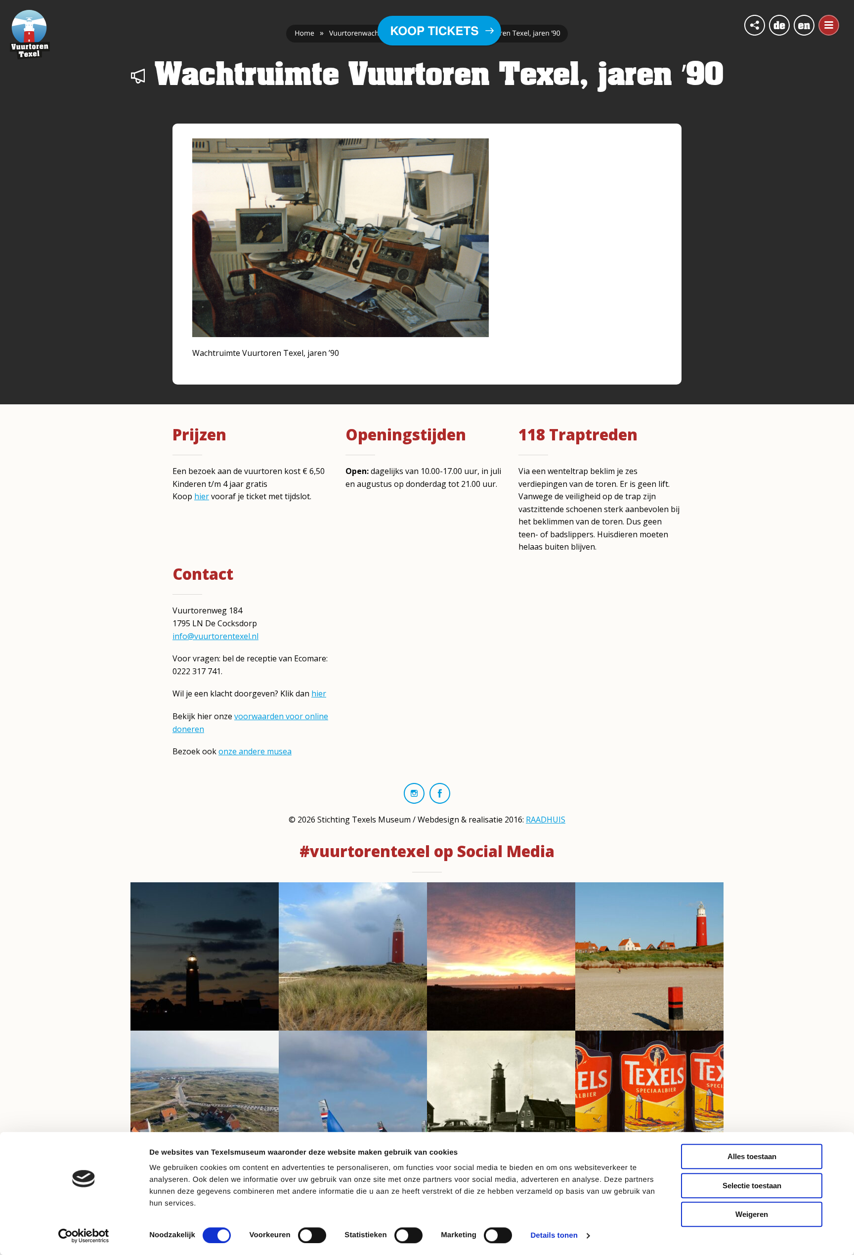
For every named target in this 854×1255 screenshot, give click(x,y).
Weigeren (751, 1214)
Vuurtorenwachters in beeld (374, 33)
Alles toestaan (751, 1156)
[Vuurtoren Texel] (30, 33)
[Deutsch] (779, 25)
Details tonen (553, 1235)
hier (201, 496)
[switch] (312, 1235)
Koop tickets (434, 30)
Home (304, 33)
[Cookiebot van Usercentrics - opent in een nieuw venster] (84, 1235)
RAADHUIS (545, 819)
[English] (804, 25)
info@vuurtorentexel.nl (215, 636)
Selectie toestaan (752, 1185)
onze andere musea (255, 751)
